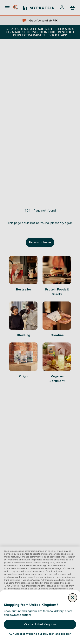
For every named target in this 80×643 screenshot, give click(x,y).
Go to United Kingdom (40, 624)
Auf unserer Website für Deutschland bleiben (40, 633)
